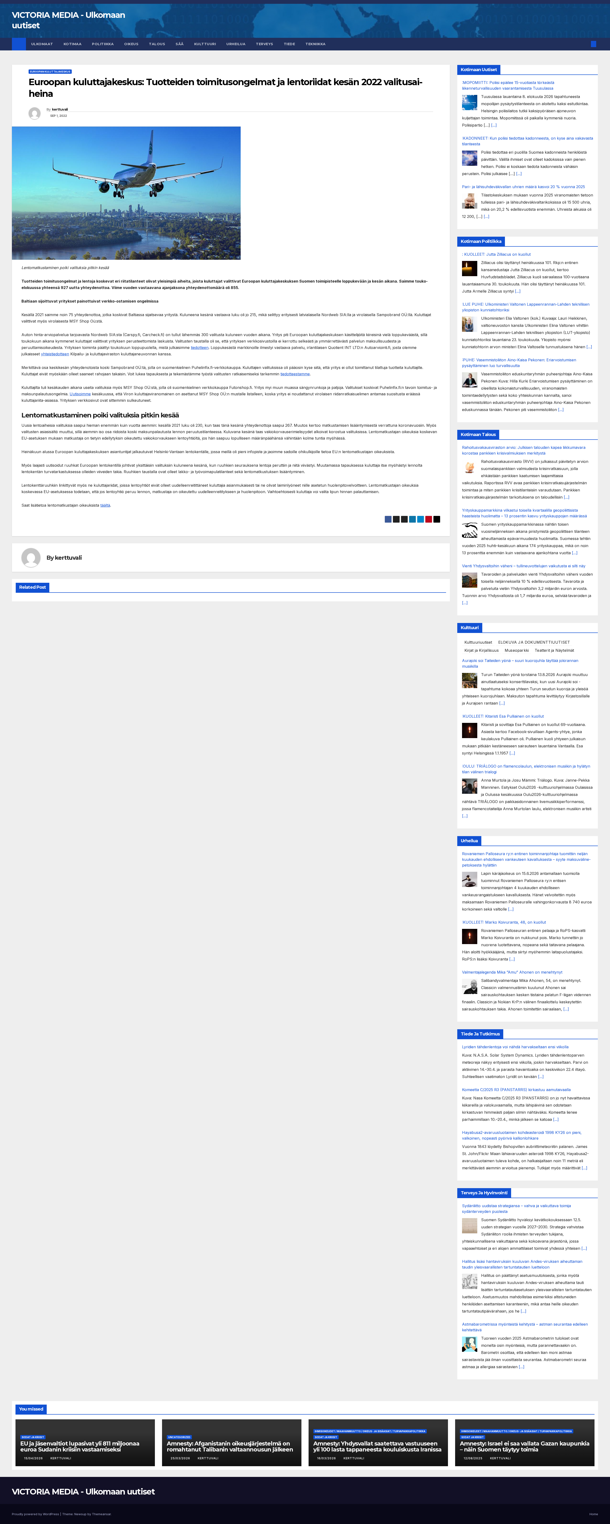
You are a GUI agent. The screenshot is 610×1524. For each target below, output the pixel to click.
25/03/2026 (181, 1458)
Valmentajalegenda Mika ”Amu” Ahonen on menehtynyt (512, 972)
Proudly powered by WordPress (36, 1514)
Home (594, 1514)
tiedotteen (199, 347)
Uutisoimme (80, 394)
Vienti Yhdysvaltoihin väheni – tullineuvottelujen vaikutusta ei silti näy (523, 566)
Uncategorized (179, 1437)
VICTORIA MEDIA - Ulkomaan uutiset (83, 1492)
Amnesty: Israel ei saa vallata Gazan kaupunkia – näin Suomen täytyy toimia (525, 1446)
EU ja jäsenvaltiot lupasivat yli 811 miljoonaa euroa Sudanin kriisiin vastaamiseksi (79, 1446)
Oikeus (131, 44)
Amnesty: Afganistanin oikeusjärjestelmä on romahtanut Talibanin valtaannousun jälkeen (230, 1446)
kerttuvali (60, 109)
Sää (180, 44)
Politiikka (103, 44)
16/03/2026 (327, 1458)
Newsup (80, 1514)
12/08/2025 (473, 1458)
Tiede (289, 44)
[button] (585, 44)
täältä (105, 505)
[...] (494, 125)
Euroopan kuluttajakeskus (50, 71)
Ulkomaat (42, 44)
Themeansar (101, 1514)
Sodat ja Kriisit (33, 1437)
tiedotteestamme (295, 374)
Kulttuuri (205, 44)
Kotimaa (73, 44)
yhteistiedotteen (55, 354)
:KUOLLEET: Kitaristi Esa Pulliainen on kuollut (503, 716)
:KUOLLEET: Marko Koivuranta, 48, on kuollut (504, 922)
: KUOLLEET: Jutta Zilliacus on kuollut (496, 254)
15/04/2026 (34, 1458)
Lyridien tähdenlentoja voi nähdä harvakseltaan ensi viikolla (515, 1046)
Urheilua (235, 44)
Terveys (264, 44)
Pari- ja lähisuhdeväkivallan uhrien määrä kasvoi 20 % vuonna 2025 (523, 186)
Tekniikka (315, 44)
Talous (157, 44)
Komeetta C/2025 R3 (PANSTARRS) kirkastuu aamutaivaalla (516, 1089)
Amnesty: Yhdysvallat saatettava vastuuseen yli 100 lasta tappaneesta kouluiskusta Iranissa (377, 1446)
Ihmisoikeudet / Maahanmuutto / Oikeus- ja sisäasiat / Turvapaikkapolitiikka (370, 1431)
